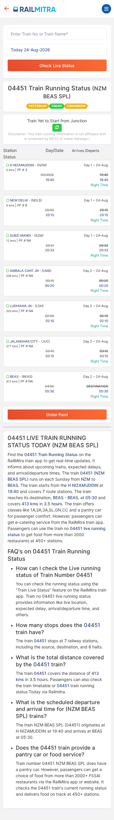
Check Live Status (57, 65)
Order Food (57, 414)
